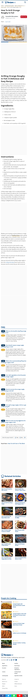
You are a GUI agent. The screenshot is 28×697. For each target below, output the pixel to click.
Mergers (3, 683)
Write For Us (4, 681)
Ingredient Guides (18, 675)
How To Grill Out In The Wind (16, 443)
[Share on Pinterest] (24, 17)
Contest (16, 681)
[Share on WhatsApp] (14, 695)
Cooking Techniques (10, 262)
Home (2, 5)
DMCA (3, 686)
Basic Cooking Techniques (20, 5)
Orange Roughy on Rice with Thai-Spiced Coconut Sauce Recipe (19, 615)
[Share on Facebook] (3, 695)
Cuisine (3, 671)
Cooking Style (5, 675)
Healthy (16, 663)
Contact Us (16, 679)
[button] (25, 695)
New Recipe (17, 665)
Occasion (4, 668)
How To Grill (3, 7)
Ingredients (4, 665)
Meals (3, 663)
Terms (15, 686)
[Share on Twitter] (8, 695)
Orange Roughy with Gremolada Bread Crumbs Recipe (19, 605)
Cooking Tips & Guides (9, 5)
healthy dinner (16, 235)
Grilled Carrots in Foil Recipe (19, 633)
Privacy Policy (5, 688)
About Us (4, 679)
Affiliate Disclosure (18, 683)
